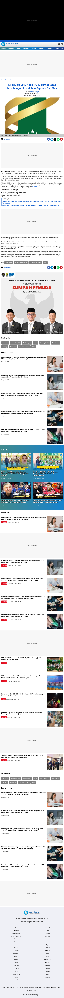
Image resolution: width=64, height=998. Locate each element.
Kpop (16, 977)
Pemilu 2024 (59, 48)
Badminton (48, 939)
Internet (48, 977)
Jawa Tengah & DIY (16, 936)
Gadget (48, 971)
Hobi (47, 930)
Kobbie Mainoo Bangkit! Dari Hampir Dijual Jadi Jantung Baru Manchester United (47, 501)
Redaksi (12, 987)
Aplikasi (48, 968)
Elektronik (16, 965)
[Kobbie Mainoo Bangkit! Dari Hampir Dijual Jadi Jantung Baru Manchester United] (48, 490)
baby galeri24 (44, 343)
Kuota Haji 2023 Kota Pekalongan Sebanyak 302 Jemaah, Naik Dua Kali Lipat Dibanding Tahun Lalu (31, 202)
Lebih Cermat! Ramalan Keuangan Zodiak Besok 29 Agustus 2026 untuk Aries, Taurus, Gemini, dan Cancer (22, 430)
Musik (16, 980)
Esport (48, 945)
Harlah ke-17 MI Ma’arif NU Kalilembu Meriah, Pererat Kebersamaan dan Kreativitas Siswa (45, 474)
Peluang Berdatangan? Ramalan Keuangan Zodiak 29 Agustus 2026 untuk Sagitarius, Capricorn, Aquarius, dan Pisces (22, 394)
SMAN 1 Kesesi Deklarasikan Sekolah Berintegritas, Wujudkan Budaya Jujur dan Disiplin (15, 474)
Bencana (13, 347)
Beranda (3, 80)
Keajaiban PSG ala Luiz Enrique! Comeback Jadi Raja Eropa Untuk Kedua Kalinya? (15, 501)
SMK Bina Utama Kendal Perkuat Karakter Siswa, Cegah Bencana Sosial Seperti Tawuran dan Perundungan (23, 677)
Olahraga (40, 48)
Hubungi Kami (55, 987)
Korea (16, 971)
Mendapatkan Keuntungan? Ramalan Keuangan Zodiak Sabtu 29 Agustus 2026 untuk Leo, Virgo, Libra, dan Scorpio (23, 412)
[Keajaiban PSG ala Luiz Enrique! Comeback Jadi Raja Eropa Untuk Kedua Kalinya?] (16, 490)
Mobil (47, 953)
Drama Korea (16, 974)
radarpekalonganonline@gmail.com (32, 922)
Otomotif (49, 48)
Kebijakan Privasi (44, 987)
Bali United (55, 343)
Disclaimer (19, 987)
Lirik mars (9, 263)
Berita (3, 48)
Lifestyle (10, 48)
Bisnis (18, 48)
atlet (35, 343)
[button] (3, 48)
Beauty (16, 956)
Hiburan (25, 48)
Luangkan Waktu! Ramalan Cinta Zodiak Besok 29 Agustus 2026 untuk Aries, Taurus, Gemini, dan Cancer (22, 376)
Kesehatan (16, 953)
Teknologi (47, 965)
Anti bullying (27, 343)
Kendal (4, 663)
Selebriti (47, 927)
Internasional (16, 933)
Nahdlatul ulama (35, 263)
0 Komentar (7, 139)
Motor (47, 956)
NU (45, 263)
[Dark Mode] (59, 44)
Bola (48, 942)
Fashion (16, 959)
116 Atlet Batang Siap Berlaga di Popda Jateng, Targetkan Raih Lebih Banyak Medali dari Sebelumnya (22, 756)
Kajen (3, 699)
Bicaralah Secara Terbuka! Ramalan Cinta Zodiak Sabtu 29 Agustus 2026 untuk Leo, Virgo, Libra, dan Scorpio (23, 358)
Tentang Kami (31, 990)
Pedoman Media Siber (31, 987)
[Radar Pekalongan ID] (9, 44)
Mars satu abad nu (21, 263)
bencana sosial (23, 347)
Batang (4, 347)
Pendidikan (48, 962)
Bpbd (33, 347)
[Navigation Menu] (62, 44)
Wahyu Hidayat (34, 92)
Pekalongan (16, 939)
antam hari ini (15, 343)
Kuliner (34, 48)
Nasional (10, 80)
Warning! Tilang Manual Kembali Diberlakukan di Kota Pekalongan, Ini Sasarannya (31, 205)
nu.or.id (34, 187)
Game (47, 974)
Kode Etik (6, 987)
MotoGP (48, 948)
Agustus (5, 343)
